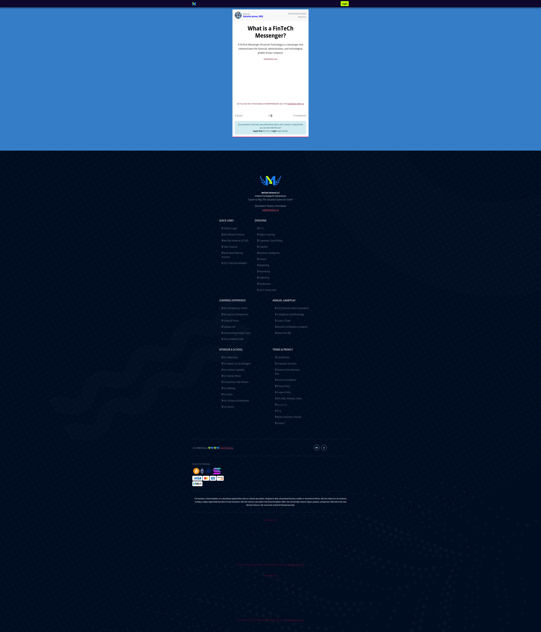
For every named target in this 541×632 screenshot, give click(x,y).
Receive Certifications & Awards (292, 326)
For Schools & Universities (236, 400)
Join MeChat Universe (234, 234)
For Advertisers (230, 357)
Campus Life (229, 326)
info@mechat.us (270, 210)
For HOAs (228, 394)
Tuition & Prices (231, 320)
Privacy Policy (283, 386)
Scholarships (283, 357)
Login (344, 3)
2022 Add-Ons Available (235, 263)
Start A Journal (230, 246)
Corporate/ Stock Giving (270, 240)
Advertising (264, 271)
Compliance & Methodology (290, 314)
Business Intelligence (269, 253)
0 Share (239, 115)
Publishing (264, 277)
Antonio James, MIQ (253, 16)
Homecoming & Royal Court (236, 333)
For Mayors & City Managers (237, 363)
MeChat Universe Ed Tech (236, 240)
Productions (265, 283)
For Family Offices (232, 376)
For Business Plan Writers (236, 382)
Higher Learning (267, 234)
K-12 (261, 228)
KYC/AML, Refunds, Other (289, 398)
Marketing (264, 265)
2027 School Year (267, 290)
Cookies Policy (284, 392)
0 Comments (299, 115)
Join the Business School (235, 308)
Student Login (230, 228)
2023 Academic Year (233, 339)
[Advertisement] (270, 80)
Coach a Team (284, 320)
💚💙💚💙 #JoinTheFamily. (221, 447)
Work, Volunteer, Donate (289, 417)
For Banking (229, 388)
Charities (263, 246)
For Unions (228, 406)
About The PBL (284, 333)
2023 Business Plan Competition (293, 308)
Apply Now (258, 131)
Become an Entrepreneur (235, 314)
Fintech (262, 259)
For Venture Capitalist (234, 369)
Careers (281, 423)
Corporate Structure (287, 363)
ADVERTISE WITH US (296, 103)
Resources (282, 404)
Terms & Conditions (286, 380)
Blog (279, 410)
